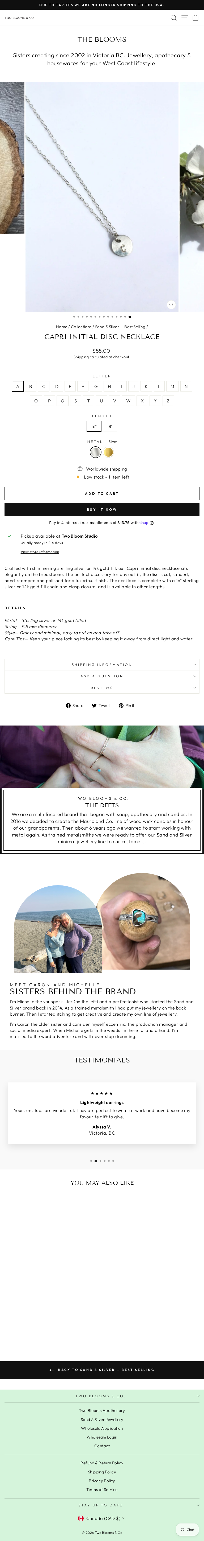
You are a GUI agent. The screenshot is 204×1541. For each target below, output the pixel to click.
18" (110, 426)
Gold (108, 452)
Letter (102, 376)
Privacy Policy (102, 1480)
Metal (102, 441)
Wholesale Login (102, 1437)
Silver (95, 452)
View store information (40, 552)
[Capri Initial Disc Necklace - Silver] (39, 1330)
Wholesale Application (102, 1428)
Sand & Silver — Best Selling (120, 326)
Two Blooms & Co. (100, 1396)
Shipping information (102, 664)
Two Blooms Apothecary (102, 1410)
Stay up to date (100, 1505)
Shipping (81, 357)
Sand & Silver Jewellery (102, 1419)
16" (94, 426)
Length (102, 416)
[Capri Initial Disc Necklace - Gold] (45, 1330)
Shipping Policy (102, 1471)
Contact (102, 1445)
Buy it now (102, 509)
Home (61, 326)
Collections (81, 326)
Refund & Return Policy (101, 1462)
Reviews (102, 688)
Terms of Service (102, 1489)
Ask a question (102, 676)
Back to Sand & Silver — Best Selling (106, 1370)
